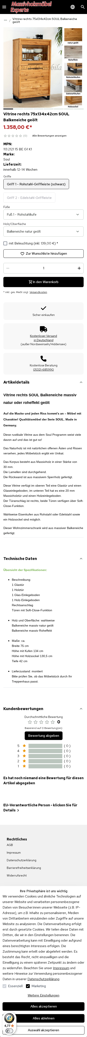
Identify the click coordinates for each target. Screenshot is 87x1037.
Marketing (38, 986)
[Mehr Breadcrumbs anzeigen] (5, 20)
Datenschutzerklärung (43, 979)
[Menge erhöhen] (79, 268)
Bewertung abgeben (43, 735)
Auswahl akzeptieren (43, 1030)
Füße (6, 207)
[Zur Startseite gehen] (31, 7)
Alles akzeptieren (43, 1006)
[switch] (9, 1031)
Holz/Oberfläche (14, 224)
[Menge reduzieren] (8, 268)
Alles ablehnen (43, 1018)
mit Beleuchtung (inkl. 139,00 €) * (33, 243)
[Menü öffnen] (4, 7)
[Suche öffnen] (83, 7)
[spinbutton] (43, 268)
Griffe (7, 176)
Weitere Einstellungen (43, 995)
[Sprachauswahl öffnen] (72, 7)
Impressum (61, 968)
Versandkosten (38, 292)
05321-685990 (43, 369)
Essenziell (15, 986)
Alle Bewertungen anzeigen (49, 135)
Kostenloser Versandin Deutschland (43, 338)
